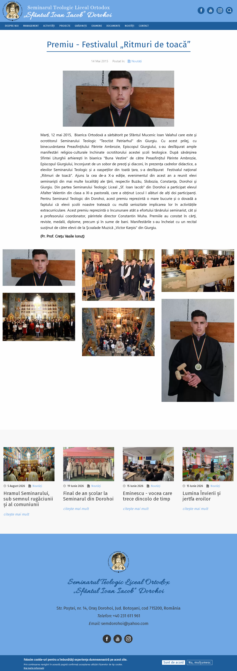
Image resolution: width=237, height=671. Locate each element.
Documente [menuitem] (113, 25)
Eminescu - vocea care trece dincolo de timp (147, 496)
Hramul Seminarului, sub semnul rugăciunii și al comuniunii (28, 498)
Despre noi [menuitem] (12, 25)
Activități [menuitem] (49, 25)
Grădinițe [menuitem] (81, 25)
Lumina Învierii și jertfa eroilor (202, 496)
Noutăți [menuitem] (129, 25)
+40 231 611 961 (126, 615)
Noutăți (137, 61)
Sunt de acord (173, 662)
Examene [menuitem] (96, 25)
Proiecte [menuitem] (64, 25)
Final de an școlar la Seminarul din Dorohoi (88, 496)
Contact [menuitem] (144, 25)
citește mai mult (16, 514)
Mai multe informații (34, 668)
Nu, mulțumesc (199, 662)
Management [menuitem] (31, 25)
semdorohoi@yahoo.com (125, 623)
